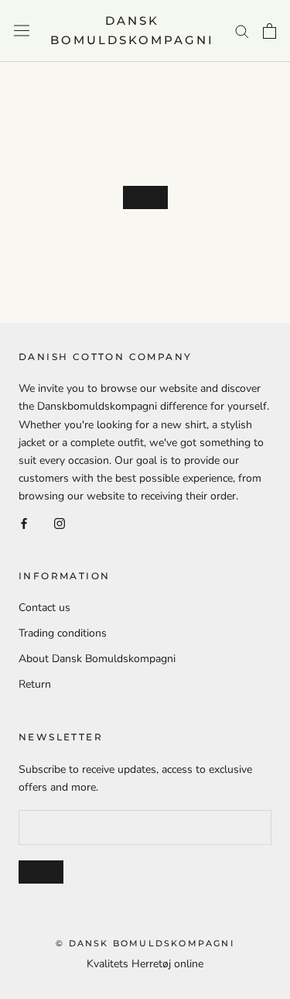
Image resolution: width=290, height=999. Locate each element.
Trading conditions (63, 633)
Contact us (44, 607)
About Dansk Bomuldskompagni (97, 658)
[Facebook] (24, 522)
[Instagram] (59, 522)
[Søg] (242, 30)
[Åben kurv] (269, 31)
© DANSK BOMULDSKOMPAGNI (145, 943)
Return (35, 684)
